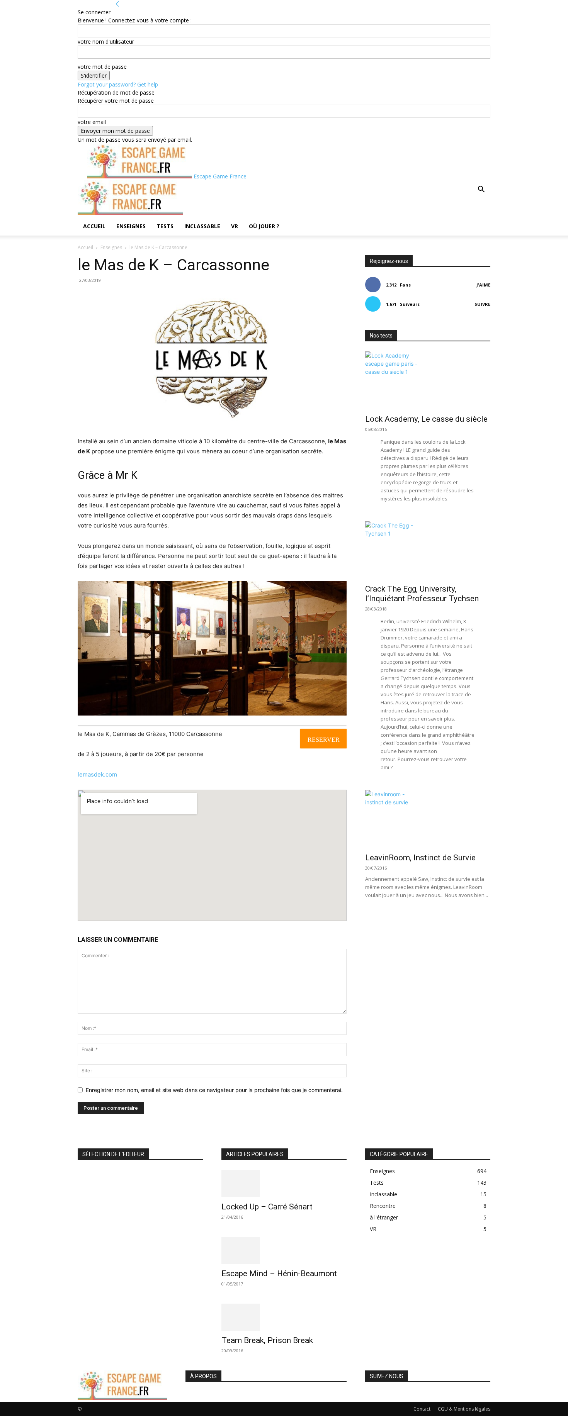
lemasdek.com (97, 774)
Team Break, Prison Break (267, 1340)
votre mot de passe (102, 66)
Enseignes (131, 226)
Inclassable (202, 226)
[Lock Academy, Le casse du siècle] (427, 380)
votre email (92, 121)
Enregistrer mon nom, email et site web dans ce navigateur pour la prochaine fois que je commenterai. (214, 1090)
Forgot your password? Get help (118, 84)
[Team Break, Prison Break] (284, 1317)
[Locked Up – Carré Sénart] (284, 1183)
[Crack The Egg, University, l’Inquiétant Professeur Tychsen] (427, 550)
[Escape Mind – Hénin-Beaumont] (284, 1250)
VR (234, 226)
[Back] (117, 4)
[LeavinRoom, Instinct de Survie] (427, 819)
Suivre (482, 304)
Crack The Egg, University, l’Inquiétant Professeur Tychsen (422, 593)
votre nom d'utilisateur (106, 41)
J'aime (483, 285)
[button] (481, 190)
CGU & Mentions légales (464, 1409)
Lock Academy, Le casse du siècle (426, 419)
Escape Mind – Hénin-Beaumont (279, 1273)
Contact (421, 1409)
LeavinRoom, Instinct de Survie (420, 857)
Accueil (94, 226)
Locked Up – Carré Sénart (267, 1206)
